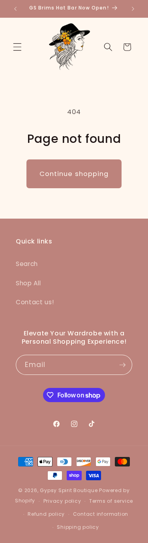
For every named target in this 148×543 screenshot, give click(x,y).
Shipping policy (78, 527)
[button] (17, 46)
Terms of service (111, 501)
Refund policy (46, 514)
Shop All (28, 283)
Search (27, 264)
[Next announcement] (133, 8)
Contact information (101, 514)
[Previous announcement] (15, 8)
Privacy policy (62, 501)
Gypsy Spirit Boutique (69, 490)
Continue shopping (74, 173)
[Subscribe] (122, 365)
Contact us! (35, 302)
